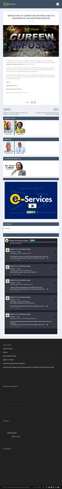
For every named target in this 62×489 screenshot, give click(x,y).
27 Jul (18, 299)
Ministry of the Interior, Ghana (20, 249)
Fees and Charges (7, 348)
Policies (39, 487)
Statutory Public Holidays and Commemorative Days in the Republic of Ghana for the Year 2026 (28, 367)
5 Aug (18, 282)
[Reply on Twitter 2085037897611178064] (11, 291)
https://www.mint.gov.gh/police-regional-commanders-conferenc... (28, 258)
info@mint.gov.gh (12, 433)
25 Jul (18, 316)
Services (5, 352)
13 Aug (18, 268)
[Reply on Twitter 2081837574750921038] (11, 308)
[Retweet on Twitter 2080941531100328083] (13, 326)
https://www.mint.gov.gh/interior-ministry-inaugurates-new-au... (27, 306)
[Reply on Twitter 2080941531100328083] (11, 326)
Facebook (7, 228)
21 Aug (18, 251)
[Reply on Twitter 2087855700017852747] (11, 274)
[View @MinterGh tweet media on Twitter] (36, 272)
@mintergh (12, 251)
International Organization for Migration (14, 363)
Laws (43, 487)
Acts (35, 487)
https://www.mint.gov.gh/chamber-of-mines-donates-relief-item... (28, 289)
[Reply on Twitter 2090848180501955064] (11, 260)
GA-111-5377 (17, 436)
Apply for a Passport (8, 359)
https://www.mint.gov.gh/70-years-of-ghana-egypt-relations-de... (27, 324)
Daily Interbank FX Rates (9, 356)
